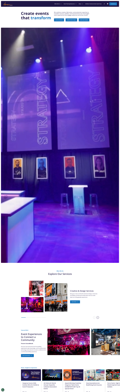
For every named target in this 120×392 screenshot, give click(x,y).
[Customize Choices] (2, 389)
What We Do (57, 3)
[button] (23, 317)
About (80, 3)
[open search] (104, 4)
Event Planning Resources (69, 3)
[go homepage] (8, 4)
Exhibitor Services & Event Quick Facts (93, 3)
